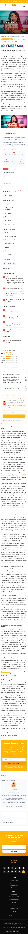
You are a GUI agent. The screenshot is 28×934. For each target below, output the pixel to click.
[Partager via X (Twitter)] (18, 46)
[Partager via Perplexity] (6, 46)
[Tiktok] (15, 868)
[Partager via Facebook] (20, 46)
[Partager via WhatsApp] (13, 46)
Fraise (6, 775)
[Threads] (19, 871)
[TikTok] (16, 806)
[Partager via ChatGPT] (2, 46)
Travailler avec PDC (14, 896)
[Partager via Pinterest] (22, 46)
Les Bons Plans (14, 908)
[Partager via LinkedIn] (15, 46)
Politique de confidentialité (14, 883)
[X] (4, 871)
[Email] (7, 806)
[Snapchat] (8, 871)
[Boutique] (23, 6)
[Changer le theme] (2, 1)
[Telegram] (12, 871)
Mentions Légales (14, 885)
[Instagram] (14, 806)
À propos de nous (14, 894)
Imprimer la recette (10, 172)
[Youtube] (12, 868)
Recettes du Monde (9, 36)
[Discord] (15, 871)
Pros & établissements (14, 899)
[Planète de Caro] (14, 5)
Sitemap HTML (14, 887)
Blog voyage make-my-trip (14, 915)
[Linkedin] (19, 868)
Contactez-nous (14, 880)
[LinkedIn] (9, 806)
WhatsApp (8, 179)
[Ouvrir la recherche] (23, 3)
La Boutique (14, 905)
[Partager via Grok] (9, 46)
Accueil (2, 36)
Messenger (8, 183)
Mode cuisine (9, 176)
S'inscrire (14, 851)
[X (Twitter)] (18, 806)
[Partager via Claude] (4, 46)
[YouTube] (11, 806)
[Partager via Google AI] (11, 46)
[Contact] (23, 871)
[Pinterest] (23, 868)
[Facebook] (21, 806)
